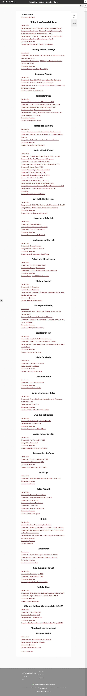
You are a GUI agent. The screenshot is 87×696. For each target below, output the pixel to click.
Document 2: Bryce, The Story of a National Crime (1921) (39, 596)
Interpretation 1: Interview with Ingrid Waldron (36, 639)
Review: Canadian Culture (29, 563)
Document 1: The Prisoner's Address (32, 382)
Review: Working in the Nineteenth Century (35, 410)
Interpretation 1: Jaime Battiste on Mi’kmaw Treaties (37, 183)
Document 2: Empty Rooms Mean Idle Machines (36, 497)
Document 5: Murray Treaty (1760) (32, 167)
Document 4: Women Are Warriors (32, 503)
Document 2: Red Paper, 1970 (30, 615)
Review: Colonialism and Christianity (33, 145)
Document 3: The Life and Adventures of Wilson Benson (39, 270)
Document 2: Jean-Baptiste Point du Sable (34, 227)
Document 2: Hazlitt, (38, 341)
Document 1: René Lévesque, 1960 (32, 574)
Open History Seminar (9, 2)
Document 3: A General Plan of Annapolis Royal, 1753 (38, 107)
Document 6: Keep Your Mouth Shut (32, 508)
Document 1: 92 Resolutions (30, 287)
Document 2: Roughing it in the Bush (33, 268)
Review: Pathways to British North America (35, 276)
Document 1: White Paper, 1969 (31, 612)
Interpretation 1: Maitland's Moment (32, 249)
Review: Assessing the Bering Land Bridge (34, 69)
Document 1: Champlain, (41, 80)
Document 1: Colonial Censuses (31, 246)
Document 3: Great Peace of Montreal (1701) (35, 162)
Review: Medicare (27, 543)
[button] (1, 300)
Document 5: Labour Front (29, 505)
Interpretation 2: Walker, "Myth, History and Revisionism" (39, 208)
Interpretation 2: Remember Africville (33, 642)
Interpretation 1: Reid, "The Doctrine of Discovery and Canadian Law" (43, 85)
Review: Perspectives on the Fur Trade (33, 235)
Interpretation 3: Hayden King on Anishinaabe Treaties (38, 188)
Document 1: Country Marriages (31, 224)
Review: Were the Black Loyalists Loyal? (34, 213)
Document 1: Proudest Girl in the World (33, 495)
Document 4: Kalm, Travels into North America (36, 110)
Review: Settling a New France (31, 120)
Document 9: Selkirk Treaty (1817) (32, 178)
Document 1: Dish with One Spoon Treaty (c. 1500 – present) (40, 156)
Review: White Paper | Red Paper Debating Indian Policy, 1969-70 (42, 623)
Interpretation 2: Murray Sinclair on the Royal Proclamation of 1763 (42, 186)
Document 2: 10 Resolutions (30, 290)
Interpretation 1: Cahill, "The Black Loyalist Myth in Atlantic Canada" (43, 205)
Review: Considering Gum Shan (31, 352)
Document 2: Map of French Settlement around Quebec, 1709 (40, 104)
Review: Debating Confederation (31, 371)
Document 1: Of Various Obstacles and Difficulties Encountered (41, 132)
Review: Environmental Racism (31, 647)
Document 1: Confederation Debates (32, 363)
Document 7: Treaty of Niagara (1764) (33, 172)
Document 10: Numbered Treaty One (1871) (35, 180)
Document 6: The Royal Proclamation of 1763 (35, 170)
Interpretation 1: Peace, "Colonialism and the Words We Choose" (41, 28)
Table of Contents (74, 24)
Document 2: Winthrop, (37, 83)
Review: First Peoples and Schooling (32, 328)
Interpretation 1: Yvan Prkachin (31, 423)
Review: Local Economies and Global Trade (35, 254)
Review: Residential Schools (30, 601)
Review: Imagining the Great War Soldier (34, 448)
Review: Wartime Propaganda (30, 514)
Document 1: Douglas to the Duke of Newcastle (36, 339)
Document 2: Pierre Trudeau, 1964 (32, 576)
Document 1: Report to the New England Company (37, 317)
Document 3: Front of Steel (29, 500)
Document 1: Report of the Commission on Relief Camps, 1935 (41, 478)
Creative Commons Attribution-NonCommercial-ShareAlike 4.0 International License (56, 687)
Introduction (25, 25)
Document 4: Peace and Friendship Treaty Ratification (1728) (40, 164)
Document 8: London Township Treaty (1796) (35, 175)
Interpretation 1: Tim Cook (29, 443)
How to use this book (28, 17)
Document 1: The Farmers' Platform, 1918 (34, 459)
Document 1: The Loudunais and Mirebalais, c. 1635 (37, 102)
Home (74, 17)
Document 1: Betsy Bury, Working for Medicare (36, 525)
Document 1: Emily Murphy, (36, 421)
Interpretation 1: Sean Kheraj (30, 366)
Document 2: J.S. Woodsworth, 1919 (32, 462)
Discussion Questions (28, 41)
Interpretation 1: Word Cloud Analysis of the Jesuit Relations (40, 140)
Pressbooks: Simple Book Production (43, 691)
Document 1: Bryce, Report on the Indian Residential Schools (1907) (42, 593)
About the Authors (27, 651)
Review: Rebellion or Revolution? (31, 300)
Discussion (24, 191)
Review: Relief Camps (28, 484)
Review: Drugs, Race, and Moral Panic (33, 429)
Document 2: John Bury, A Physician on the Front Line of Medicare (42, 527)
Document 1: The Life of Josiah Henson (33, 265)
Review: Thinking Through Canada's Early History (37, 44)
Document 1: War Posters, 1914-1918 (33, 440)
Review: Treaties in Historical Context (33, 194)
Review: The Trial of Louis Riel (31, 388)
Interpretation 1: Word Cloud (30, 404)
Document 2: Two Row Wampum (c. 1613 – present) (37, 159)
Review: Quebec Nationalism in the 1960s (34, 582)
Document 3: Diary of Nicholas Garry (33, 229)
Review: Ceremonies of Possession (32, 91)
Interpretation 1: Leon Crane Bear (31, 617)
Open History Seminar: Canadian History (43, 2)
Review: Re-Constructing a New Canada (33, 467)
